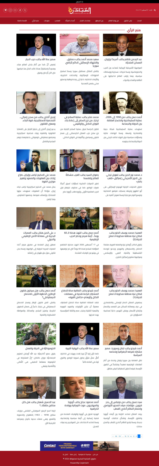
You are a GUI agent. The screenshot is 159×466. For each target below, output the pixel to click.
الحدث (139, 20)
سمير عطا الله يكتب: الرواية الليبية (82, 348)
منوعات (46, 20)
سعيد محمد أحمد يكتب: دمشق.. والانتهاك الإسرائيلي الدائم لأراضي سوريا (82, 63)
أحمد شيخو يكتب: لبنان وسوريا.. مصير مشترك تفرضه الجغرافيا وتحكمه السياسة (123, 352)
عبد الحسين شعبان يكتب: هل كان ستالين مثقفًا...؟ (38, 403)
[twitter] (25, 10)
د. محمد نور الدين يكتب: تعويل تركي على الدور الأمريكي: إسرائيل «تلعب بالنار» (124, 178)
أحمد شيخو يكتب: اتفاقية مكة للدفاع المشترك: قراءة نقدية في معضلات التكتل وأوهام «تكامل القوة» (80, 294)
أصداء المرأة (70, 20)
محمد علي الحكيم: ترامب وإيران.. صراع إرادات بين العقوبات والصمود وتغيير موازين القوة (36, 178)
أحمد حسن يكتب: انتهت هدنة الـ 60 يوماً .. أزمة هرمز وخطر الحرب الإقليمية (81, 236)
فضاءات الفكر (85, 20)
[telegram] (5, 10)
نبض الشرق (128, 20)
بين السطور (99, 20)
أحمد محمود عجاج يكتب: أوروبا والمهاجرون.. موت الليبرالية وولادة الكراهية (82, 405)
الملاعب (57, 20)
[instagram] (10, 10)
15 (120, 436)
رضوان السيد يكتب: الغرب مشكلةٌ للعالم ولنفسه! (82, 176)
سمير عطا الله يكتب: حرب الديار (40, 59)
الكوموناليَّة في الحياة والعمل (40, 348)
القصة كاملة (22, 20)
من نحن (95, 454)
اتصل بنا (65, 454)
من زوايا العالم (113, 20)
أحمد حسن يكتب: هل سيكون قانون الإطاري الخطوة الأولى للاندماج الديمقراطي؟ (37, 294)
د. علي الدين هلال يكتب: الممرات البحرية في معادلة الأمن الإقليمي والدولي (38, 236)
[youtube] (15, 10)
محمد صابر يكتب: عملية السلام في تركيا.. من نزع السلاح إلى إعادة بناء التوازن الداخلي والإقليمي (81, 120)
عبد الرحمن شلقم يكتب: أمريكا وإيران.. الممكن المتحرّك (123, 61)
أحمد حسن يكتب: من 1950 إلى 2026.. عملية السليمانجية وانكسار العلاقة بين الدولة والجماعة (123, 120)
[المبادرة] (79, 10)
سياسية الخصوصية (84, 454)
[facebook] (20, 10)
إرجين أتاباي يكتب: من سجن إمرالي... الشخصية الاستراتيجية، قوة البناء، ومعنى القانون (37, 120)
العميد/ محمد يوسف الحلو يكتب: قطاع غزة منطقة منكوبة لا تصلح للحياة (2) (125, 236)
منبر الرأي (35, 20)
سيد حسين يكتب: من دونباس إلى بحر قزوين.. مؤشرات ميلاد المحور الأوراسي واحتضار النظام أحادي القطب (123, 405)
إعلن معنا (73, 454)
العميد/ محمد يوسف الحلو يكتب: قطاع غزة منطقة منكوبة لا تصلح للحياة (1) (125, 294)
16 (116, 436)
